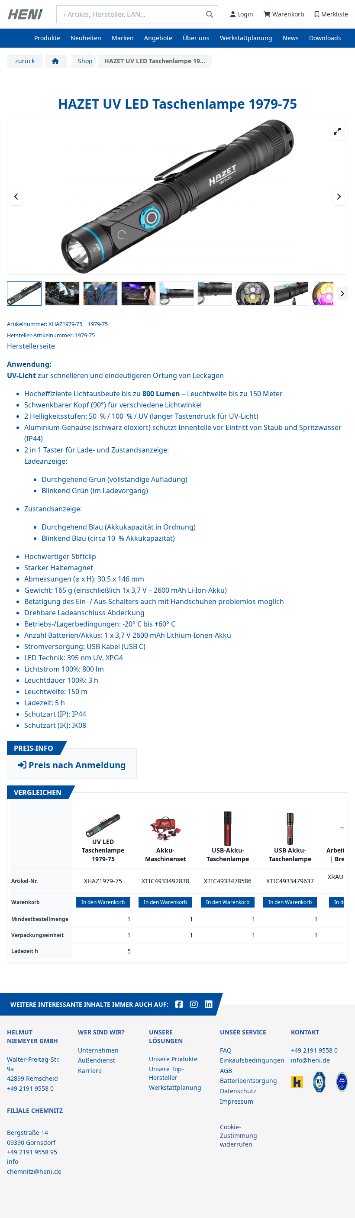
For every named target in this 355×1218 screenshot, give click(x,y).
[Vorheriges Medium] (16, 196)
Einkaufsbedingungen (252, 1060)
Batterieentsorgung (248, 1080)
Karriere (90, 1070)
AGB (226, 1070)
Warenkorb (288, 14)
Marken (123, 38)
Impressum (236, 1101)
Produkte (47, 38)
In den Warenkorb (103, 902)
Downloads (325, 38)
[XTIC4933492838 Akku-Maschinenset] (165, 828)
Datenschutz (238, 1091)
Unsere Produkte (173, 1059)
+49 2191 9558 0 (314, 1050)
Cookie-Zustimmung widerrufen (238, 1135)
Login (245, 14)
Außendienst (96, 1060)
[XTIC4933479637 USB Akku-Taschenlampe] (290, 828)
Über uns (196, 38)
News (291, 38)
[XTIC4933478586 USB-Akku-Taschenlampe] (228, 828)
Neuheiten (86, 38)
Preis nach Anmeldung (76, 765)
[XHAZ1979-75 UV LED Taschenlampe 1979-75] (103, 825)
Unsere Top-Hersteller (166, 1073)
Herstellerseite (31, 346)
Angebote (158, 38)
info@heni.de (310, 1060)
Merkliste (334, 14)
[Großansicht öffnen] (337, 131)
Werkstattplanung (246, 38)
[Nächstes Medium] (338, 196)
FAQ (226, 1050)
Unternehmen (98, 1050)
